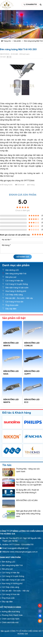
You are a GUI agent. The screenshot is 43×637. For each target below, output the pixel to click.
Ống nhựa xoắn (11, 305)
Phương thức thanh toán (12, 615)
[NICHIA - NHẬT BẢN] (33, 436)
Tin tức (7, 465)
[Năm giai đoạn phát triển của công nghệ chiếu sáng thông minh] (8, 514)
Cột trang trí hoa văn (14, 302)
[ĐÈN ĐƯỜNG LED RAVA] (12, 359)
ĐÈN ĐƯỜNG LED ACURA (27, 500)
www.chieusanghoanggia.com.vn (24, 552)
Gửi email (20, 185)
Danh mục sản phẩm (10, 557)
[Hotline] (40, 606)
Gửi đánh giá (22, 257)
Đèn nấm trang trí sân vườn (16, 288)
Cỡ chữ (3, 57)
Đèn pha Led (10, 277)
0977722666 (14, 544)
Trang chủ (7, 41)
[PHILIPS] (33, 422)
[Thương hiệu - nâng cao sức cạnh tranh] (8, 472)
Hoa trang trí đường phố (15, 291)
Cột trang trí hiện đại (14, 281)
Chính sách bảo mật (10, 622)
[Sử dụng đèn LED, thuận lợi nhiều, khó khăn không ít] (8, 493)
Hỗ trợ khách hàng (10, 607)
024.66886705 (27, 544)
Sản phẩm (17, 41)
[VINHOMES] (33, 450)
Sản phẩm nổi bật (14, 318)
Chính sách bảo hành (10, 619)
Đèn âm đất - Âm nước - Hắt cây (19, 298)
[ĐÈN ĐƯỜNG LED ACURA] (8, 504)
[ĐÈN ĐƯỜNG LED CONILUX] (33, 330)
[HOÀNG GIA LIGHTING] (12, 422)
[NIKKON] (12, 436)
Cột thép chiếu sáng (14, 295)
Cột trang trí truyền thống (16, 284)
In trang (31, 185)
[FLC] (12, 450)
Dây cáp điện (10, 309)
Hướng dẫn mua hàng (11, 612)
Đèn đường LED (12, 270)
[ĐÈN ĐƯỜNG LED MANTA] (12, 330)
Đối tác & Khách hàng (16, 412)
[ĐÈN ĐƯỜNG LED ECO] (33, 387)
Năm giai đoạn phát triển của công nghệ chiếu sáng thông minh (28, 514)
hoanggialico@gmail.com (17, 548)
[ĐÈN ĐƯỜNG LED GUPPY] (33, 359)
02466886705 (31, 4)
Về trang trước (6, 185)
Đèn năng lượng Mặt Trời (33, 41)
